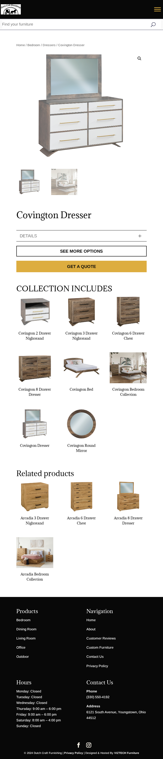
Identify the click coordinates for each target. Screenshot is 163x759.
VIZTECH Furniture (126, 753)
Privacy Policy (97, 666)
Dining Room (26, 629)
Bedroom (33, 45)
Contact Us (95, 656)
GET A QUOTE (81, 266)
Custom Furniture (100, 647)
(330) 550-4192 (98, 697)
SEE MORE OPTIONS (81, 251)
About (91, 629)
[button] (139, 58)
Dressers (49, 45)
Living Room (26, 638)
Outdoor (22, 656)
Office (20, 647)
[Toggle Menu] (157, 9)
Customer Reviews (101, 638)
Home (20, 45)
